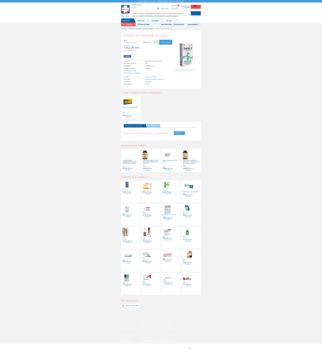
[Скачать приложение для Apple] (123, 16)
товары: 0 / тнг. (186, 6)
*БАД (146, 63)
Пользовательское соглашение (149, 341)
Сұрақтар (182, 331)
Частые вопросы (165, 331)
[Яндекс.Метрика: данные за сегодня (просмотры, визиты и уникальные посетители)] (194, 348)
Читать (140, 20)
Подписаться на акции (127, 338)
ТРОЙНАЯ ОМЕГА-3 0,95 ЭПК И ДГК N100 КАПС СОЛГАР (150, 162)
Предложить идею (126, 345)
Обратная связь (128, 335)
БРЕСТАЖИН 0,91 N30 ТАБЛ (170, 161)
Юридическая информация (147, 336)
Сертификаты (152, 126)
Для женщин (148, 81)
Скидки (155, 20)
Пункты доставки (144, 24)
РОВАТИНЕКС (149, 16)
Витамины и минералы (151, 76)
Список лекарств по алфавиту (129, 328)
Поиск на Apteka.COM (167, 328)
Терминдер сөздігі (185, 333)
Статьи (143, 323)
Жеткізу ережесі (184, 326)
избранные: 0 (187, 7)
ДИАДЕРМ (175, 16)
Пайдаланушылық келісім (168, 338)
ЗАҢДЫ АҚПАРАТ (168, 335)
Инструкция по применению (134, 126)
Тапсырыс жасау (179, 24)
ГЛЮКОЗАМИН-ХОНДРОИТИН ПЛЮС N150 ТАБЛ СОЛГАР (129, 162)
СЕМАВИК (141, 16)
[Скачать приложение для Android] (128, 16)
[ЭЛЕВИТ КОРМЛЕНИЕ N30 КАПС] (123, 305)
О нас (169, 20)
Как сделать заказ (166, 24)
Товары (123, 323)
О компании (138, 348)
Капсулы (147, 84)
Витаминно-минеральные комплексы (154, 79)
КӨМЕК (183, 320)
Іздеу (181, 328)
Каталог (126, 20)
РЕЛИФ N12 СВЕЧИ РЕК (130, 107)
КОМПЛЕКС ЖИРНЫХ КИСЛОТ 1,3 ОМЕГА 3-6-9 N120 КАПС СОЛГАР (191, 162)
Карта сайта (148, 348)
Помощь (165, 320)
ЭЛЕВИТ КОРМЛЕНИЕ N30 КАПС (133, 305)
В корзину (165, 42)
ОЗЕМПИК (156, 16)
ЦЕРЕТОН (169, 16)
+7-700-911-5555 (161, 1)
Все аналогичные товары (130, 70)
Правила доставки (166, 326)
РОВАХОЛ (162, 16)
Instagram (127, 56)
